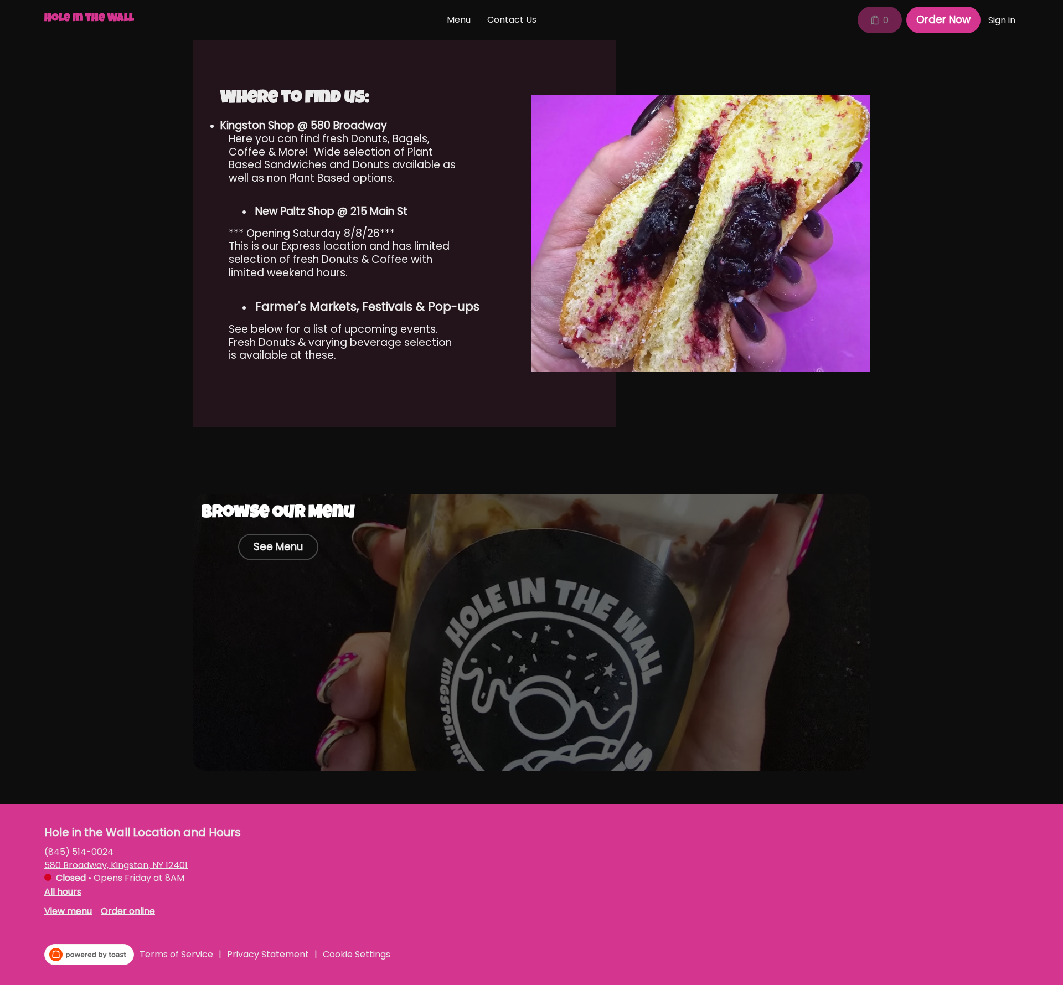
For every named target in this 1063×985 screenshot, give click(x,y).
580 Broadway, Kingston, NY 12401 (116, 864)
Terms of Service (176, 954)
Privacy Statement (268, 954)
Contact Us (511, 19)
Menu (459, 19)
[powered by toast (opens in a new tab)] (89, 954)
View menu (68, 910)
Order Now (943, 19)
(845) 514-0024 (78, 851)
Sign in (1001, 20)
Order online (128, 910)
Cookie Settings (356, 954)
